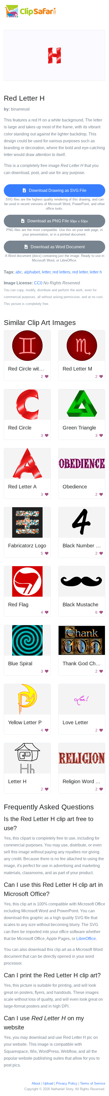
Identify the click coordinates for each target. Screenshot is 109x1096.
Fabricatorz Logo (27, 545)
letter (46, 272)
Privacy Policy (66, 1083)
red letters (61, 272)
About (36, 1083)
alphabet (32, 272)
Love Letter (75, 722)
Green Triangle (79, 427)
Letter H (17, 781)
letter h (96, 272)
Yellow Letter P (25, 722)
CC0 (38, 283)
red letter (80, 272)
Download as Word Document (56, 247)
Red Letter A (22, 486)
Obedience (75, 486)
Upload (48, 1083)
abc (18, 272)
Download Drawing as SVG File (56, 190)
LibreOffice (86, 938)
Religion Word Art (82, 781)
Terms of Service (92, 1083)
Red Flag (18, 604)
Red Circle (19, 427)
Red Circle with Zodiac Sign (39, 369)
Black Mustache (80, 604)
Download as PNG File (56, 221)
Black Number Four (84, 545)
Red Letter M (77, 369)
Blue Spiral (20, 663)
